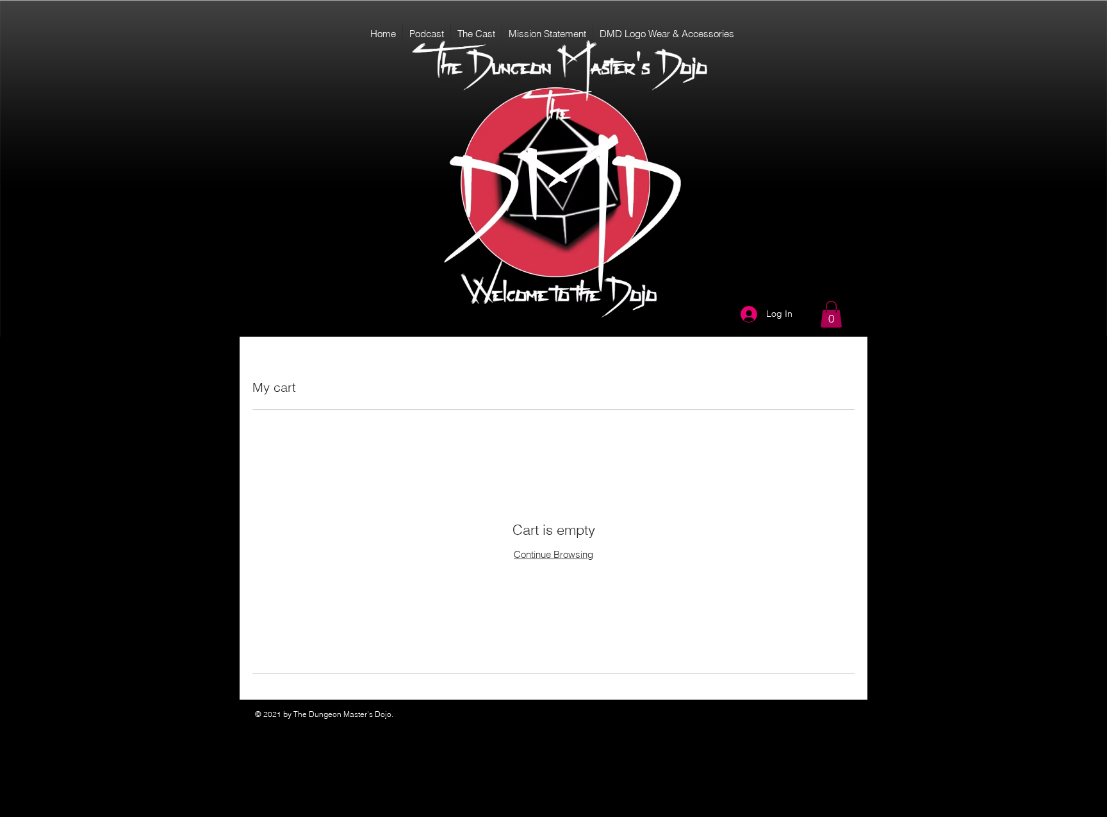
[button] (831, 314)
